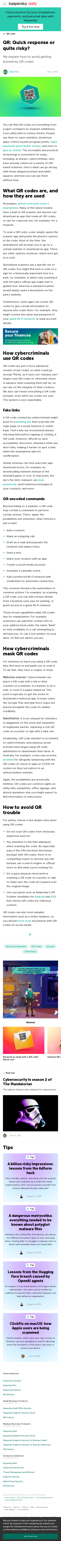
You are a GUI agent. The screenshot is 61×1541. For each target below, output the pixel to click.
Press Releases (10, 1510)
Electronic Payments (16, 946)
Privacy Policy (10, 1498)
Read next (10, 1073)
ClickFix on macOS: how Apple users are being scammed (30, 1328)
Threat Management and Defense (18, 1472)
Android (40, 896)
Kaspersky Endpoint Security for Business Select (25, 1440)
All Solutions (8, 1394)
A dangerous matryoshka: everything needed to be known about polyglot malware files (30, 1222)
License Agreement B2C (44, 1498)
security (50, 946)
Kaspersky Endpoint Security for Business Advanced (26, 1445)
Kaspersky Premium (12, 1390)
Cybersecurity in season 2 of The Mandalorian (27, 1081)
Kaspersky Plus (9, 1385)
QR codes (10, 34)
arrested (8, 759)
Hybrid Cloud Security (13, 1481)
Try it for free (31, 27)
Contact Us (7, 1507)
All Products (8, 1417)
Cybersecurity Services (13, 1468)
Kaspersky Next (10, 1431)
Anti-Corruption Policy (25, 1498)
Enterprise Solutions (13, 1456)
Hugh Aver (14, 72)
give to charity (12, 150)
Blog (32, 1507)
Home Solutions (11, 1373)
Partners (26, 1507)
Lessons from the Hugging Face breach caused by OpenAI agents (30, 1276)
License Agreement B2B (13, 1500)
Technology (30, 951)
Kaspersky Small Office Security (17, 1408)
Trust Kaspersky (23, 1510)
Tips (31, 1157)
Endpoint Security (11, 1477)
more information (49, 1529)
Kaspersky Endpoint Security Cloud (19, 1413)
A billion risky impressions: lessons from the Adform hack (31, 1168)
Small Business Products (15, 1401)
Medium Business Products (16, 1424)
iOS (53, 896)
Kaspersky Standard (12, 1381)
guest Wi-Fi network (21, 318)
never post (24, 920)
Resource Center (42, 1507)
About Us (16, 1507)
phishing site (23, 421)
